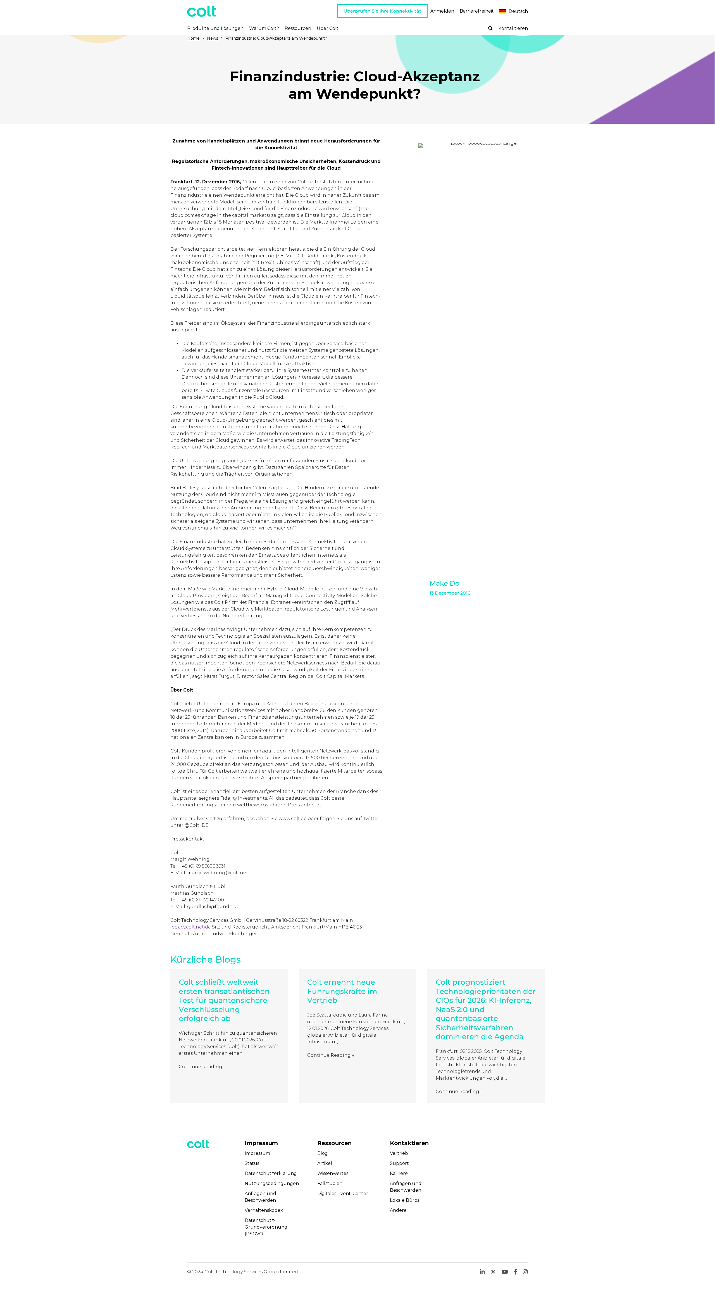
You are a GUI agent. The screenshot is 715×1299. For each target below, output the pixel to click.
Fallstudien (329, 1183)
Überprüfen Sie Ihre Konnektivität (382, 11)
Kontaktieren (513, 28)
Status (252, 1163)
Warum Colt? (264, 28)
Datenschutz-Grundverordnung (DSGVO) (266, 1227)
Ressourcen (298, 28)
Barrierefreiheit (477, 11)
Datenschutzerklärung (271, 1173)
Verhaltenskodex (264, 1210)
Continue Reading (202, 1066)
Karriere (399, 1173)
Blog (322, 1153)
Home (193, 38)
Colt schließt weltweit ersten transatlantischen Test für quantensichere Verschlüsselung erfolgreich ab (224, 1000)
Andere (398, 1210)
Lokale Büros (404, 1200)
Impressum (257, 1153)
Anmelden (442, 11)
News (212, 38)
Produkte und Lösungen (215, 28)
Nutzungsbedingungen (272, 1183)
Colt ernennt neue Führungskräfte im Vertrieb (342, 991)
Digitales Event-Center (342, 1193)
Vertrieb (399, 1153)
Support (399, 1163)
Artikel (324, 1163)
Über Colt (328, 28)
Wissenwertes (332, 1173)
